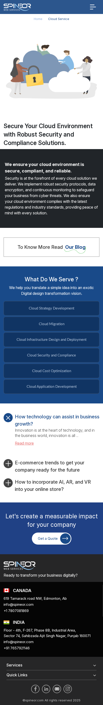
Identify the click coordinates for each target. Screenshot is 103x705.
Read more (24, 443)
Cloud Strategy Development (51, 308)
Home (38, 19)
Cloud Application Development (52, 387)
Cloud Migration (51, 324)
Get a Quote (48, 538)
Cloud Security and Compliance (51, 355)
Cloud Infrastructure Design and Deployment (51, 340)
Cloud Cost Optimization (51, 371)
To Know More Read (51, 247)
